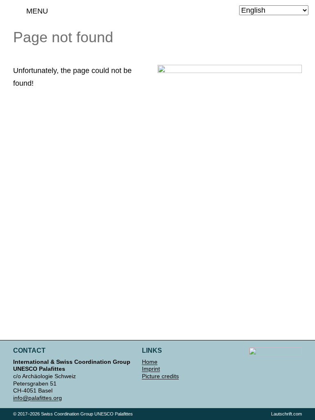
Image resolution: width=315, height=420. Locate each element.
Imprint (151, 368)
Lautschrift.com (286, 413)
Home (150, 361)
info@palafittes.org (37, 398)
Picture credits (160, 376)
